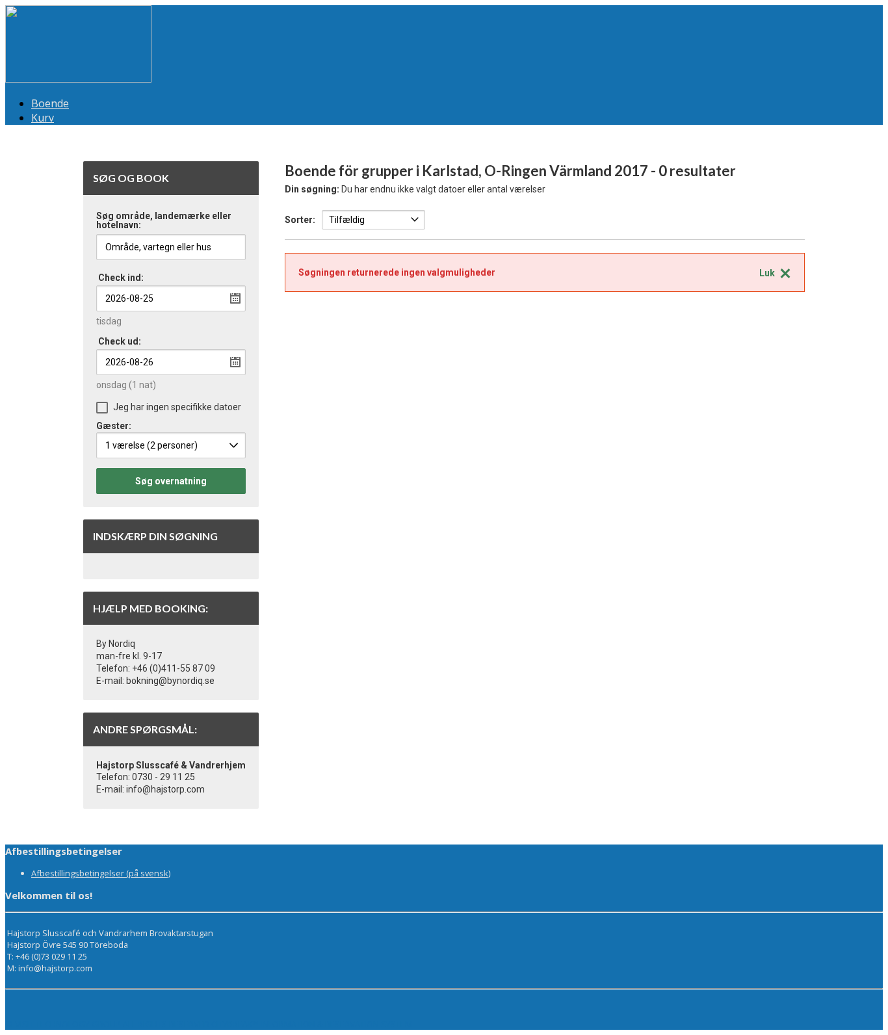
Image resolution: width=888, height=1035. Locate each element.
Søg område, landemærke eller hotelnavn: (163, 220)
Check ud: (119, 341)
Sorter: (300, 220)
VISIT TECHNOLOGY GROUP (68, 1024)
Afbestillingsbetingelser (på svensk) (100, 873)
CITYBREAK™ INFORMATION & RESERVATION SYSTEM (311, 1024)
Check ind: (121, 277)
